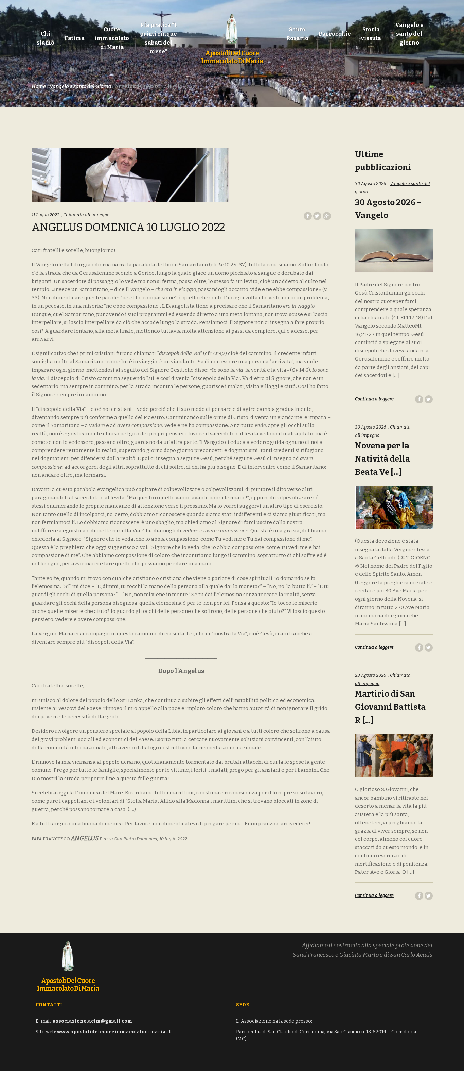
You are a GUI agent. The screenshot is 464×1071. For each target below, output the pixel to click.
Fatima (75, 38)
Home (39, 86)
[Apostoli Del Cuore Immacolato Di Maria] (232, 25)
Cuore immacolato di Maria (112, 38)
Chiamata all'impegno (86, 214)
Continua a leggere (374, 398)
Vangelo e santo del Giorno (80, 86)
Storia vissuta (371, 33)
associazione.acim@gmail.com (92, 1021)
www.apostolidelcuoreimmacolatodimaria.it (114, 1032)
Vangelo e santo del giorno (409, 34)
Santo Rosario (297, 33)
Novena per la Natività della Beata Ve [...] (382, 459)
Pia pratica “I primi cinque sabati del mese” (158, 38)
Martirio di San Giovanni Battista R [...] (390, 707)
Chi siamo (45, 38)
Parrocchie (335, 34)
